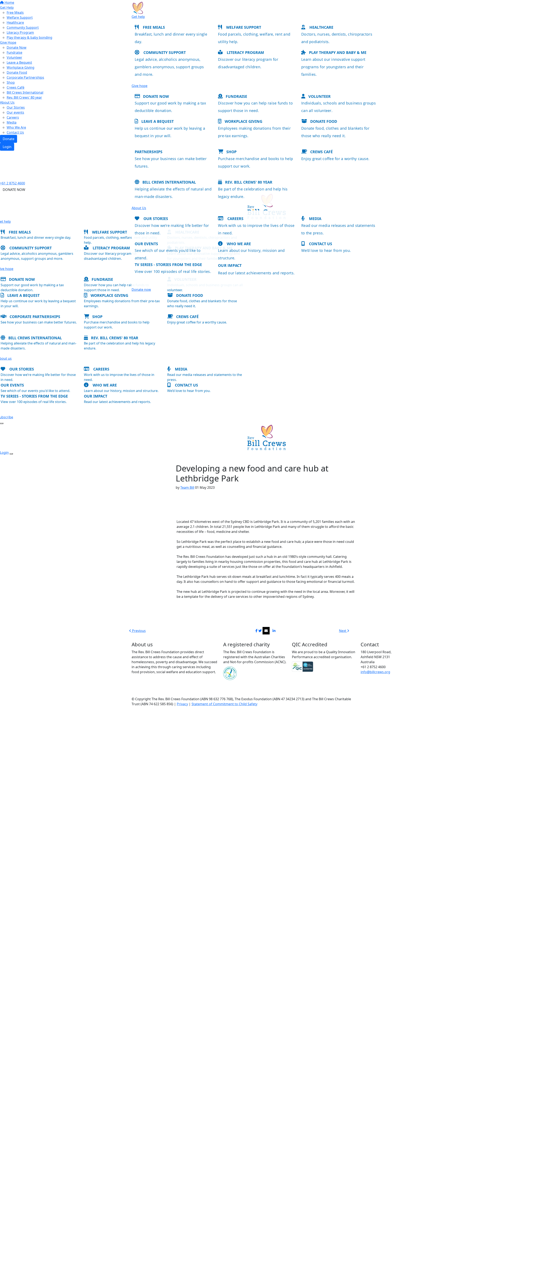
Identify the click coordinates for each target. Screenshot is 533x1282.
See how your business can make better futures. (39, 322)
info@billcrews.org (375, 672)
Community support (164, 52)
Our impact (95, 396)
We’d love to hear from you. (326, 250)
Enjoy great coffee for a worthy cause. (335, 158)
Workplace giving (243, 121)
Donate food (323, 121)
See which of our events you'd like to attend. (35, 390)
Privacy (182, 704)
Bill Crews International (169, 182)
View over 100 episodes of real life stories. (173, 271)
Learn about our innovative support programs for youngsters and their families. (333, 67)
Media (315, 218)
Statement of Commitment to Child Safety (224, 704)
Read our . (256, 272)
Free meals (154, 27)
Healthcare (321, 27)
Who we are (239, 243)
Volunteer (319, 96)
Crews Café (321, 151)
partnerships (148, 151)
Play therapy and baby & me (337, 52)
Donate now (156, 96)
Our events (146, 243)
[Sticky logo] (138, 7)
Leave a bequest (157, 121)
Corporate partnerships (35, 316)
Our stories (155, 218)
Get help (138, 16)
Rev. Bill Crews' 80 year (248, 182)
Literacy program (245, 52)
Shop (231, 151)
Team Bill (187, 487)
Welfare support (243, 27)
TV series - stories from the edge (168, 264)
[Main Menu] (1, 423)
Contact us (320, 243)
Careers (235, 218)
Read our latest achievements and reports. (117, 401)
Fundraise (236, 96)
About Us (139, 208)
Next (343, 630)
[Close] (11, 453)
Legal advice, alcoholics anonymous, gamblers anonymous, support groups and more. (169, 67)
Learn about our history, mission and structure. (121, 390)
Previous (138, 630)
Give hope (139, 85)
